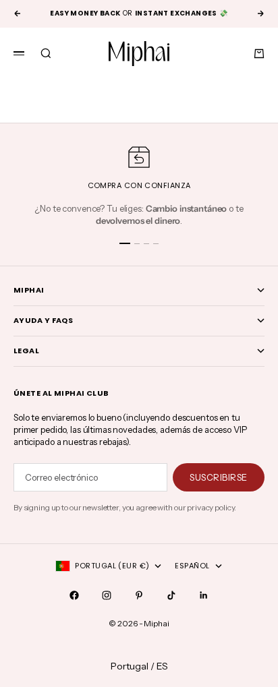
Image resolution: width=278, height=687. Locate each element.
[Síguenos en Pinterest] (139, 595)
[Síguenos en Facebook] (74, 595)
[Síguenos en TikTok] (171, 595)
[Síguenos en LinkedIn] (203, 595)
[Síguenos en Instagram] (106, 595)
